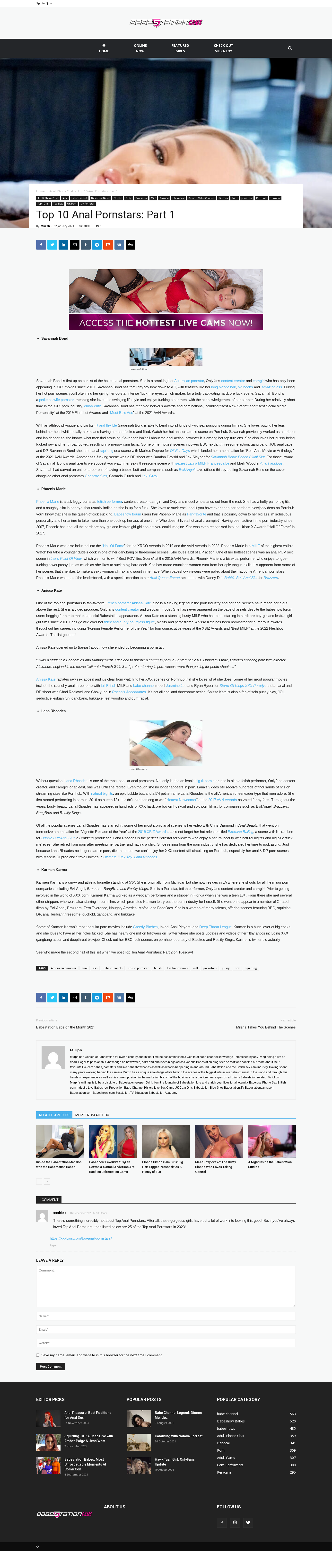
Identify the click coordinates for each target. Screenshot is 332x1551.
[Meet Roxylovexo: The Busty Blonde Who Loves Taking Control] (219, 1141)
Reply (53, 1245)
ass (95, 968)
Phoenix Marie (47, 501)
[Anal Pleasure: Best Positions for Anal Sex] (48, 1418)
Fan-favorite (196, 514)
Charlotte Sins (96, 476)
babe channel (79, 198)
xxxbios (59, 1212)
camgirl (258, 381)
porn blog (246, 198)
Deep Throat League (215, 927)
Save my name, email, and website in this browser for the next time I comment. (102, 1355)
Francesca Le (218, 463)
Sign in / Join (44, 3)
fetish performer (109, 501)
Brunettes (141, 198)
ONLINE (140, 48)
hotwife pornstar (61, 400)
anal (84, 968)
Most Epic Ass (121, 413)
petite (43, 400)
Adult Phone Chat (61, 191)
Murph (45, 226)
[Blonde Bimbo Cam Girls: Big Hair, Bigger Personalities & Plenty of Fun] (166, 1141)
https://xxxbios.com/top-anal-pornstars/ (81, 1238)
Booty (128, 198)
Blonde (117, 198)
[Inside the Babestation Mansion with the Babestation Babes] (60, 1141)
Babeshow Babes (100, 198)
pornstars (210, 968)
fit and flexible (106, 425)
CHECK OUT (223, 48)
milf (195, 968)
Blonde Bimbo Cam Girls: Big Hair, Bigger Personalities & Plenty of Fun (162, 1167)
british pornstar (138, 968)
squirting (106, 450)
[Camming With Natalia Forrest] (139, 1442)
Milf (153, 198)
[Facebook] (222, 1523)
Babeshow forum (127, 514)
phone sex (178, 198)
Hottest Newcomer (181, 800)
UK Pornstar (87, 203)
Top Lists (58, 203)
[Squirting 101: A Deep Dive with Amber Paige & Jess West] (48, 1442)
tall (103, 685)
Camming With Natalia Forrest (178, 1436)
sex (237, 968)
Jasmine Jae (176, 685)
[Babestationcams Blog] (166, 23)
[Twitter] (248, 1523)
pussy (226, 968)
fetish (158, 968)
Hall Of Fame (113, 546)
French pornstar (118, 603)
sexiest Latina (186, 463)
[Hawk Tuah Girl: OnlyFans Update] (139, 1465)
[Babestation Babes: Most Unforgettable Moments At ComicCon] (48, 1465)
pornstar (275, 198)
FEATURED (180, 48)
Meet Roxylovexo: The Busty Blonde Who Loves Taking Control (215, 1167)
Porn (234, 198)
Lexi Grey (149, 476)
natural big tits (102, 793)
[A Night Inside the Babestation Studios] (272, 1141)
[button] (290, 49)
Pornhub (261, 198)
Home (40, 191)
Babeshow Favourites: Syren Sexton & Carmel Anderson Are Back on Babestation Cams (112, 1167)
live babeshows (177, 968)
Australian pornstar (189, 381)
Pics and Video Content (201, 198)
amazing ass (272, 387)
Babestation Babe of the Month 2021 (65, 1027)
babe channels (112, 968)
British (111, 685)
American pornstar (63, 968)
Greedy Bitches (145, 927)
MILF (202, 463)
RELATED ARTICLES (54, 1115)
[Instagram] (235, 1523)
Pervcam (164, 198)
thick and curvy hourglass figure (129, 622)
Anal (65, 198)
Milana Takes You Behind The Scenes (266, 1027)
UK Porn (72, 203)
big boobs (245, 387)
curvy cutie (93, 406)
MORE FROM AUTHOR (92, 1115)
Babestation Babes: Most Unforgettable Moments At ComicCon (85, 1464)
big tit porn (203, 781)
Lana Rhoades (75, 781)
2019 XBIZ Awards (153, 832)
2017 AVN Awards (222, 800)
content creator (233, 381)
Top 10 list (43, 203)
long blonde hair (223, 387)
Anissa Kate (141, 603)
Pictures (223, 198)
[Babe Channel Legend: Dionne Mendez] (139, 1418)
